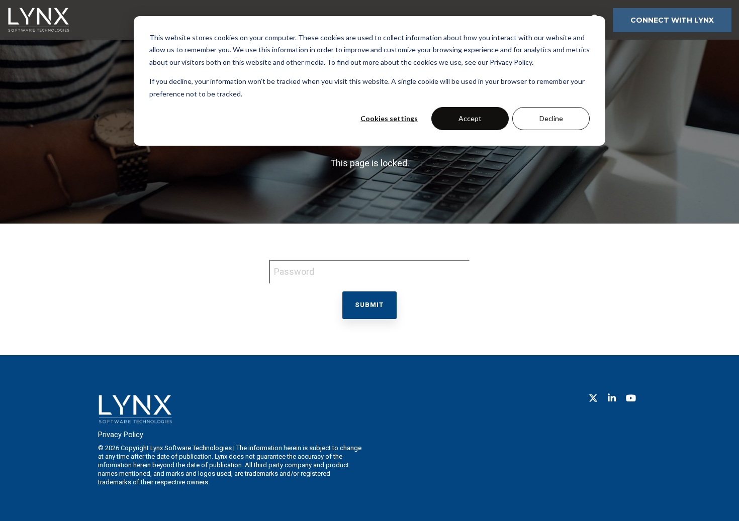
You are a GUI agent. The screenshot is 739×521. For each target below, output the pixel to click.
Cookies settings (389, 118)
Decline (551, 118)
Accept (470, 118)
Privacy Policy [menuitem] (120, 435)
